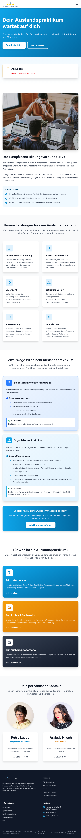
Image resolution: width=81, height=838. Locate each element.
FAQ (4, 821)
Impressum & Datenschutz (42, 832)
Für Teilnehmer (48, 789)
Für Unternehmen (49, 782)
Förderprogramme (49, 792)
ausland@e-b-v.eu (52, 816)
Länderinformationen (50, 795)
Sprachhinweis (59, 832)
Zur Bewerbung (8, 817)
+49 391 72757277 (52, 812)
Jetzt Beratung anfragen (40, 525)
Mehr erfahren (38, 45)
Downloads (6, 807)
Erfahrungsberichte (9, 814)
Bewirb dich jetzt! (14, 45)
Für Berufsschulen (49, 785)
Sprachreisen (7, 811)
